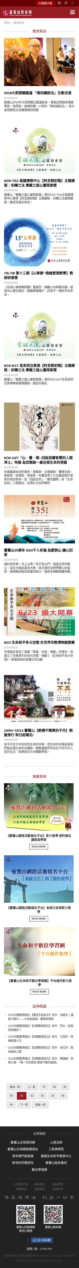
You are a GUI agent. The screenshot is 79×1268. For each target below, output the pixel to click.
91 (21, 1095)
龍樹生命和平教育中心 (56, 1156)
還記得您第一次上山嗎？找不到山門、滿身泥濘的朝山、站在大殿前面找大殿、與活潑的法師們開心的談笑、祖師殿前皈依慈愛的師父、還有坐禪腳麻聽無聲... (38, 567)
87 (44, 1086)
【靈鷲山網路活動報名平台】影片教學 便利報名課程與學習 (38, 841)
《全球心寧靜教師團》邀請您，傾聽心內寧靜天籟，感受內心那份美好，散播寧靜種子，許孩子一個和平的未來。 (38, 291)
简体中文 (68, 4)
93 (42, 1095)
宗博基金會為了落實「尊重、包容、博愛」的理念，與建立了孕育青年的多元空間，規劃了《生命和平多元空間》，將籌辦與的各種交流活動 (38, 655)
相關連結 (21, 1189)
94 (52, 1095)
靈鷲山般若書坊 (56, 1162)
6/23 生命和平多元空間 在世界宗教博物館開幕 (39, 642)
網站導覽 (57, 1184)
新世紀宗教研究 (23, 1162)
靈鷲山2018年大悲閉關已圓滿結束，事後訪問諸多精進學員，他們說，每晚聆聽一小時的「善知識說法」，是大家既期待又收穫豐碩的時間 (39, 106)
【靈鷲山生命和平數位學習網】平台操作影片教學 (39, 986)
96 (11, 1104)
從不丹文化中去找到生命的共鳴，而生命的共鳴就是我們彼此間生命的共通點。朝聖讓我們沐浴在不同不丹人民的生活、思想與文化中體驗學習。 (38, 748)
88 (54, 1086)
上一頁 (31, 1086)
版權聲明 (39, 1189)
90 (11, 1095)
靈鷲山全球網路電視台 (22, 1149)
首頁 (6, 22)
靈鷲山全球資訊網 (23, 1142)
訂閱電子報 (45, 3)
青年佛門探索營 (23, 1156)
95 (63, 1095)
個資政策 (57, 1189)
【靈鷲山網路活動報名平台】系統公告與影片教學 (39, 913)
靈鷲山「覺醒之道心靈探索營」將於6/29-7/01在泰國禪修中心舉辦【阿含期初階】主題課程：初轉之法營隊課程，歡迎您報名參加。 (38, 198)
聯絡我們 (39, 1184)
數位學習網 (39, 1169)
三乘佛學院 (56, 1149)
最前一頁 (15, 1086)
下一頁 (24, 1104)
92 (32, 1095)
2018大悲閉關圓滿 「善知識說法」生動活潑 (37, 93)
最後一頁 (40, 1104)
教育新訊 (19, 22)
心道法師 (56, 1142)
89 (64, 1086)
